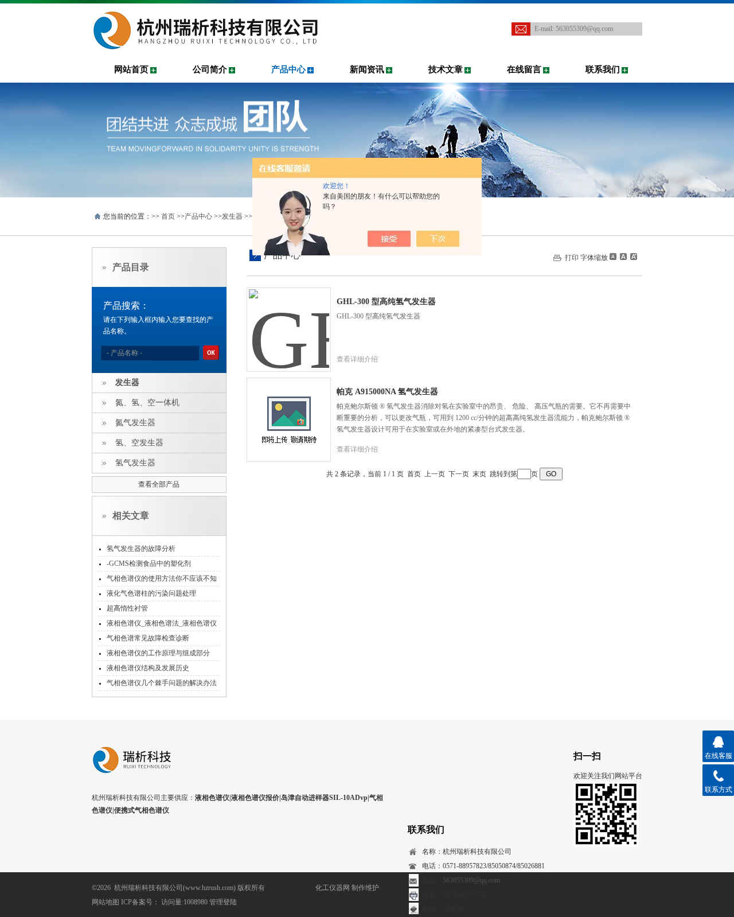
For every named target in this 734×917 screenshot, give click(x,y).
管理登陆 (223, 902)
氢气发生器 (135, 462)
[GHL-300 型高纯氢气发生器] (289, 321)
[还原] (622, 256)
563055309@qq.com (584, 29)
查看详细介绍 (357, 359)
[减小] (613, 256)
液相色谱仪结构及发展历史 (148, 668)
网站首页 (131, 69)
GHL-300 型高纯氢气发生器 (386, 301)
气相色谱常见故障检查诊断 (148, 638)
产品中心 (288, 69)
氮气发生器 (135, 422)
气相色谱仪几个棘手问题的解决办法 (162, 683)
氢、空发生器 (139, 442)
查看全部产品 (158, 484)
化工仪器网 (332, 888)
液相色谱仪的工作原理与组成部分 (158, 653)
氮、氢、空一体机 (147, 402)
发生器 (232, 216)
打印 (572, 258)
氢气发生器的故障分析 (141, 549)
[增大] (632, 256)
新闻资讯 (367, 69)
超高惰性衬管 (127, 608)
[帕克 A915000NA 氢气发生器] (289, 411)
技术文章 (445, 69)
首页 (168, 216)
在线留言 (524, 69)
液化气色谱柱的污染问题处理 (151, 593)
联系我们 (602, 69)
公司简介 (210, 69)
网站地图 (105, 902)
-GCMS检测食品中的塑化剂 (149, 563)
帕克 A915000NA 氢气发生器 (387, 391)
